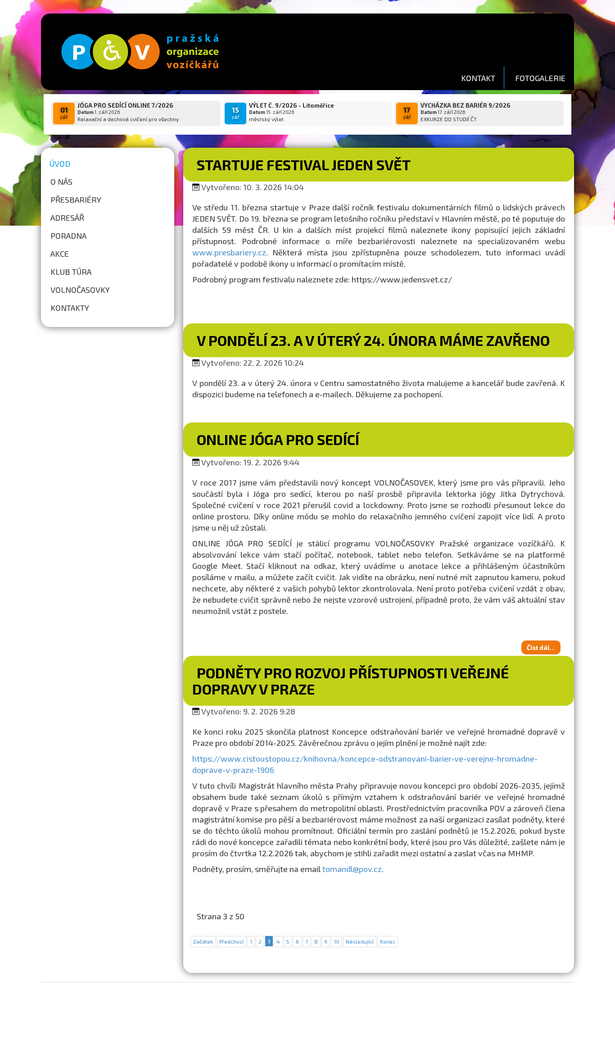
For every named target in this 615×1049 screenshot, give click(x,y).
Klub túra (70, 272)
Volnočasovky (80, 290)
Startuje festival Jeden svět (304, 164)
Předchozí (231, 941)
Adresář (67, 218)
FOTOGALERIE (540, 78)
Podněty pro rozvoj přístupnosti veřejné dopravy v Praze (350, 680)
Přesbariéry (75, 199)
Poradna (68, 236)
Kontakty (69, 308)
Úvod (60, 163)
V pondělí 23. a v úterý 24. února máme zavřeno (373, 340)
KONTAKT (478, 78)
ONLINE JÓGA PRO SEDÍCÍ (278, 439)
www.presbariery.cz (229, 252)
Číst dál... (541, 647)
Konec (387, 941)
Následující (360, 941)
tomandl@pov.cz (352, 869)
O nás (61, 181)
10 (336, 941)
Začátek (203, 941)
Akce (59, 254)
